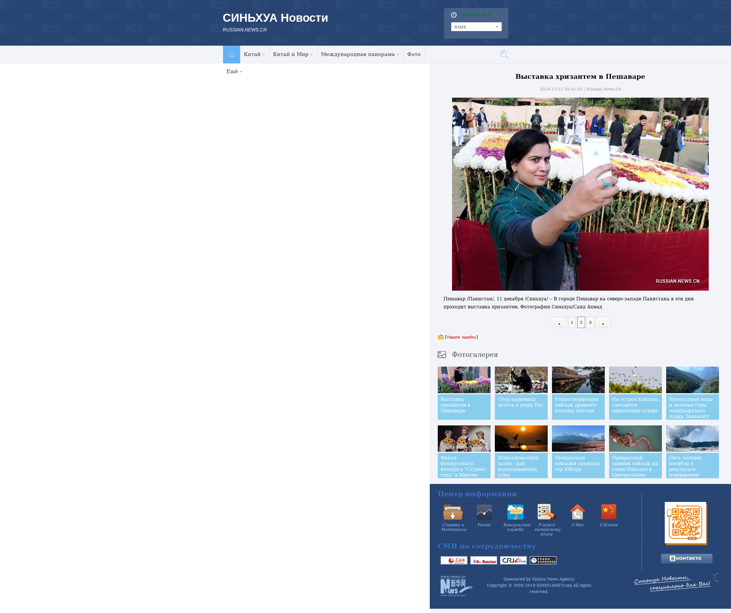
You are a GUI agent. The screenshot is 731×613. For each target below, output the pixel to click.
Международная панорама (358, 54)
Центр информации (477, 494)
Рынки (484, 524)
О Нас (578, 524)
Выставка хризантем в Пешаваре (455, 405)
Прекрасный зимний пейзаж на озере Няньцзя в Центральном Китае (635, 469)
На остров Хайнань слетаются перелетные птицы (635, 405)
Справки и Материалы (454, 527)
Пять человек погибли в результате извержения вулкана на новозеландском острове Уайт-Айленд (689, 478)
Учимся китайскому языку (548, 529)
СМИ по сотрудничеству (487, 546)
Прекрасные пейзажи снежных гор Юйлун (577, 463)
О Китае (609, 524)
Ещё (232, 71)
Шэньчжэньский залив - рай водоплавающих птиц (518, 466)
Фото (414, 54)
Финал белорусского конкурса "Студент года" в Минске (463, 466)
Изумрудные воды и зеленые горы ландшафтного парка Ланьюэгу (691, 408)
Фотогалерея (475, 355)
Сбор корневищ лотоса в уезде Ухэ (520, 402)
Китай (252, 54)
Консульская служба (516, 527)
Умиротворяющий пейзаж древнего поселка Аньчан (577, 405)
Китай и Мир (291, 54)
